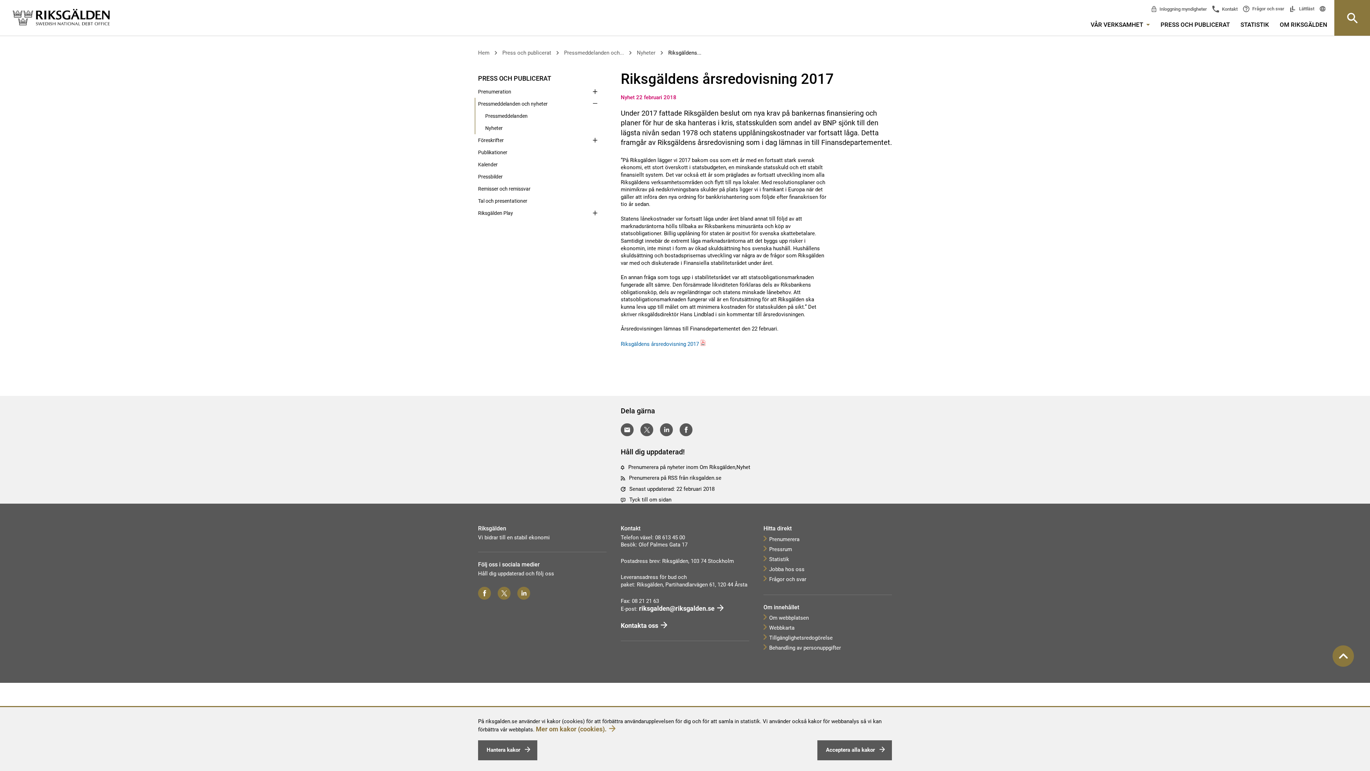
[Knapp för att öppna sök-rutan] (1352, 18)
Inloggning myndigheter (1182, 9)
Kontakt (1229, 9)
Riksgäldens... (684, 53)
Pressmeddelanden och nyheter (513, 104)
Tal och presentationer (502, 201)
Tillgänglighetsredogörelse (801, 638)
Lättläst (1306, 8)
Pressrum (780, 549)
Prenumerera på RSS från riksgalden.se (675, 478)
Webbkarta (782, 628)
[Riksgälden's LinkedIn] (523, 593)
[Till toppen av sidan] (1343, 656)
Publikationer (492, 152)
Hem (483, 53)
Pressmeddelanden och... (594, 53)
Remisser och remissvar (504, 189)
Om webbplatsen (789, 618)
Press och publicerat (1195, 24)
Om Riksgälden (1303, 24)
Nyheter (646, 53)
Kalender (488, 164)
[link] (61, 17)
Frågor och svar (1267, 8)
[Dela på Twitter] (646, 429)
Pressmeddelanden (506, 116)
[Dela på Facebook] (686, 429)
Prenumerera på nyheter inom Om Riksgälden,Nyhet (689, 467)
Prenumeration (494, 92)
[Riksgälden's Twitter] (504, 593)
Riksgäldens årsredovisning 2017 (660, 344)
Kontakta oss (639, 625)
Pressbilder (490, 177)
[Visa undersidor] (595, 78)
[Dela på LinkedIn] (666, 429)
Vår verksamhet (1118, 24)
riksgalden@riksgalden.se (677, 608)
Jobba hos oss (787, 569)
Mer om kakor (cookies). (571, 729)
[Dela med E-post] (627, 429)
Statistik (1254, 24)
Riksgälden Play (495, 213)
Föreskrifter (491, 140)
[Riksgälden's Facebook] (484, 593)
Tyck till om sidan (650, 500)
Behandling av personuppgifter (805, 648)
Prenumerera (784, 539)
